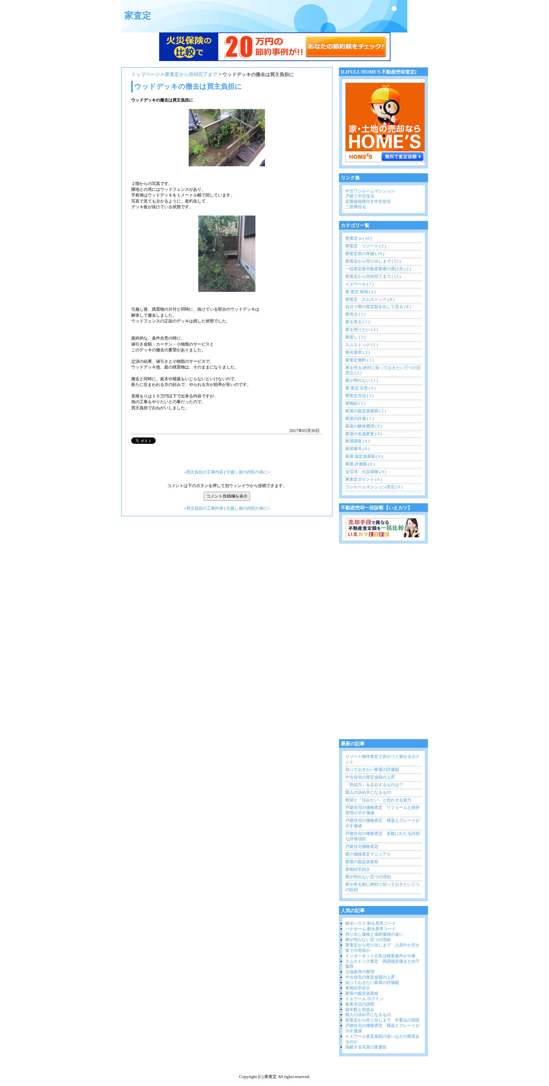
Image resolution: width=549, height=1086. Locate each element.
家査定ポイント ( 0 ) (363, 479)
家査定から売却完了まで (191, 74)
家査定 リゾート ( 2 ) (365, 246)
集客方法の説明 (359, 1004)
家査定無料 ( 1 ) (359, 360)
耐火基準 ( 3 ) (357, 352)
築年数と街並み (359, 1009)
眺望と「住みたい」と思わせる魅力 (378, 800)
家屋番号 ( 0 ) (357, 448)
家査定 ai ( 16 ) (358, 238)
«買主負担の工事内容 (203, 472)
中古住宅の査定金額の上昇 (370, 777)
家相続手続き (357, 869)
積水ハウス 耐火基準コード (370, 923)
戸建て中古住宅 (359, 196)
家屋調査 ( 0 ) (357, 441)
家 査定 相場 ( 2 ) (360, 291)
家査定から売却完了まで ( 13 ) (373, 276)
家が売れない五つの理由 (368, 876)
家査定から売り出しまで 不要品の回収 (382, 1020)
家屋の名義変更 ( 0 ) (363, 433)
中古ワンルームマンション (370, 191)
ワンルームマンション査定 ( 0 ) (374, 487)
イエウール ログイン (364, 998)
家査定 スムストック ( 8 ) (369, 299)
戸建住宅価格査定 (361, 846)
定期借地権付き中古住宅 (368, 201)
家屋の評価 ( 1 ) (359, 418)
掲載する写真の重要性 (366, 1047)
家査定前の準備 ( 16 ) (364, 253)
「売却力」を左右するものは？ (374, 784)
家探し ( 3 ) (355, 337)
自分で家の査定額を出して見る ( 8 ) (378, 306)
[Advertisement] (386, 643)
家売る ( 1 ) (355, 314)
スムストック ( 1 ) (361, 344)
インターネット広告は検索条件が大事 (380, 955)
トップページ (145, 74)
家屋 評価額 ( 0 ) (360, 464)
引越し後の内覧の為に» (248, 472)
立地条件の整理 (359, 971)
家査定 (138, 15)
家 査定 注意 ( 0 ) (360, 388)
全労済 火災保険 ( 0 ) (365, 471)
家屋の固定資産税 (361, 861)
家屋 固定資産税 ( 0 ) (364, 456)
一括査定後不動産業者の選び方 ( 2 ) (378, 268)
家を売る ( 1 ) (357, 322)
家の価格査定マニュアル (368, 854)
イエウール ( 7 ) (359, 284)
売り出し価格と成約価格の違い (374, 934)
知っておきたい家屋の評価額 (372, 769)
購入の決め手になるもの (368, 792)
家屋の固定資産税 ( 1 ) (365, 411)
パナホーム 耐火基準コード (370, 928)
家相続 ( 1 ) (355, 403)
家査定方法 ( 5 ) (359, 395)
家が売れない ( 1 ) (361, 380)
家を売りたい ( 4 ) (361, 329)
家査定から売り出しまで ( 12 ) (373, 261)
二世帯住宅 (355, 206)
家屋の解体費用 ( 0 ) (363, 426)
